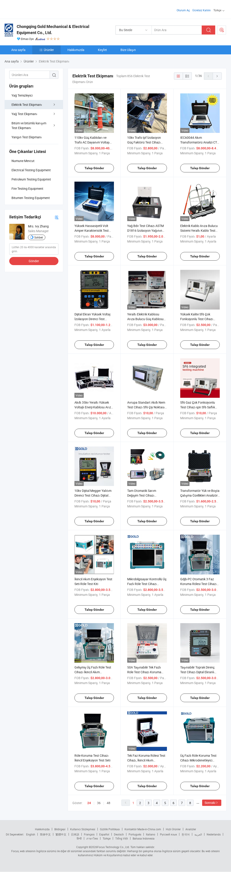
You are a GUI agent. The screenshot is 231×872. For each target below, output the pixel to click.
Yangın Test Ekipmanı (27, 137)
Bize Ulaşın (128, 50)
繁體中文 (60, 834)
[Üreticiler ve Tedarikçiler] (33, 9)
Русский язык (168, 834)
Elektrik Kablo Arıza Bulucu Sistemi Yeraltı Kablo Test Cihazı (199, 230)
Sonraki (210, 802)
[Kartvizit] (56, 217)
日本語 (75, 834)
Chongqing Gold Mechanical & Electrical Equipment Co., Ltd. (53, 29)
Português (135, 834)
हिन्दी (79, 838)
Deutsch (119, 834)
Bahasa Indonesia (144, 838)
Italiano (150, 834)
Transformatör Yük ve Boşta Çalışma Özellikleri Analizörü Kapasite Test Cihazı (199, 495)
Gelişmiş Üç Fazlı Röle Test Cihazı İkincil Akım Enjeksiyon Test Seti (92, 672)
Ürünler (49, 50)
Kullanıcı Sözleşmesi (82, 829)
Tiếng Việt (121, 838)
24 (89, 803)
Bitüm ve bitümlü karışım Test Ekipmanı (29, 125)
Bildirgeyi (59, 829)
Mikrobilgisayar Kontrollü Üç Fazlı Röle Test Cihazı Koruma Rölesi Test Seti (146, 584)
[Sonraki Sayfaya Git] (217, 76)
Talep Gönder (94, 168)
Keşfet (102, 50)
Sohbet (38, 237)
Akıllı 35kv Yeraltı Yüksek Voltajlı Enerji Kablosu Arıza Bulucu (93, 407)
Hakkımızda (75, 50)
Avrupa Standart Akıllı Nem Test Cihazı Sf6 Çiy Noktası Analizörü (146, 407)
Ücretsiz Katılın (201, 10)
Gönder (34, 261)
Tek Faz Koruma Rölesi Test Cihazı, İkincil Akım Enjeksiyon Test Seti (146, 760)
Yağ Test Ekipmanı (24, 114)
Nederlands (214, 834)
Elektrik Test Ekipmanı (27, 104)
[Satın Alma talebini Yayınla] (221, 30)
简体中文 (45, 834)
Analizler (190, 829)
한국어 (186, 834)
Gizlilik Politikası (110, 829)
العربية (198, 834)
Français (89, 834)
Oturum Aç (183, 10)
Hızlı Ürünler (173, 829)
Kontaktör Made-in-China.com (143, 829)
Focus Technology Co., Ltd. (113, 847)
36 (99, 803)
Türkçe (107, 838)
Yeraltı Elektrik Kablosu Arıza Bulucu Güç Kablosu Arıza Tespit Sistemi (145, 319)
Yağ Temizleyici (22, 95)
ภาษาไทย (92, 838)
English (30, 834)
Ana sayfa (18, 50)
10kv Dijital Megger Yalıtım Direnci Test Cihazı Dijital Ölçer (92, 495)
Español (104, 834)
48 (108, 803)
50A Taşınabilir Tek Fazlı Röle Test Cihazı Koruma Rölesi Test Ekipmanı (144, 672)
